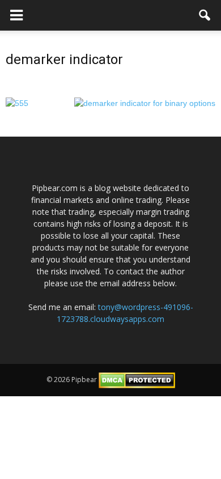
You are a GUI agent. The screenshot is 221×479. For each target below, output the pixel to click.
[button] (205, 15)
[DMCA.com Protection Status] (137, 379)
